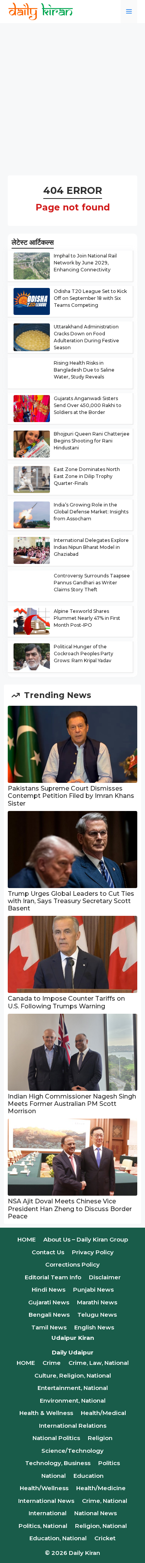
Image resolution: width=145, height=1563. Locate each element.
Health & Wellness (46, 1413)
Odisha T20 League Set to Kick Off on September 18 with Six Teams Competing (90, 298)
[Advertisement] (72, 99)
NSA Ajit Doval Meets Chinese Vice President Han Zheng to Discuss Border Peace (70, 1209)
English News (94, 1327)
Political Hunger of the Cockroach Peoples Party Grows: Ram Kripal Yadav (83, 653)
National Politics (56, 1438)
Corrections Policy (72, 1264)
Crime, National (104, 1500)
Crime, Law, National (98, 1362)
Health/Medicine (101, 1488)
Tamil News (49, 1327)
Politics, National (43, 1525)
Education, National (58, 1538)
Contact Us (48, 1252)
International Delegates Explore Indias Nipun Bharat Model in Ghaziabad (91, 547)
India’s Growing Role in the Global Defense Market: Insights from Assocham (91, 512)
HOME (26, 1239)
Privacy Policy (93, 1252)
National (53, 1475)
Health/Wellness (44, 1488)
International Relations (72, 1425)
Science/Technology (72, 1450)
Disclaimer (105, 1277)
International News (46, 1500)
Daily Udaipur (73, 1352)
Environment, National (73, 1400)
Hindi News (48, 1289)
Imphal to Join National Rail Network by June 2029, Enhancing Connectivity (85, 263)
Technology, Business (57, 1463)
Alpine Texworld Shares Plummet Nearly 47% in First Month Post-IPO (87, 618)
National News (95, 1513)
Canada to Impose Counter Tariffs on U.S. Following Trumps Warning (66, 1002)
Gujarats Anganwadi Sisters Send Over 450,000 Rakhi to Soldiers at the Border (87, 405)
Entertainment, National (73, 1387)
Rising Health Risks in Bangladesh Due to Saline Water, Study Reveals (84, 370)
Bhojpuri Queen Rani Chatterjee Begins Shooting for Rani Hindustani (92, 441)
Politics (109, 1463)
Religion (100, 1438)
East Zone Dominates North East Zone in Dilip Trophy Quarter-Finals (87, 476)
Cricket (105, 1538)
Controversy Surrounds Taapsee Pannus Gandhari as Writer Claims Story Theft (92, 582)
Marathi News (97, 1302)
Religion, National (101, 1525)
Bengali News (49, 1314)
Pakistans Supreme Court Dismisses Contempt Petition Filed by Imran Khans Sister (71, 796)
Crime (52, 1362)
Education (88, 1475)
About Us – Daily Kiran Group (85, 1239)
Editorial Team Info (53, 1277)
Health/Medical (103, 1413)
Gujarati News (48, 1302)
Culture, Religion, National (72, 1375)
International (48, 1513)
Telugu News (97, 1314)
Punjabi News (93, 1289)
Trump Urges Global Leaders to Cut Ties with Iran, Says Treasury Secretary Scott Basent (71, 901)
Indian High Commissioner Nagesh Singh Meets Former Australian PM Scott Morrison (72, 1104)
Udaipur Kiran (72, 1337)
